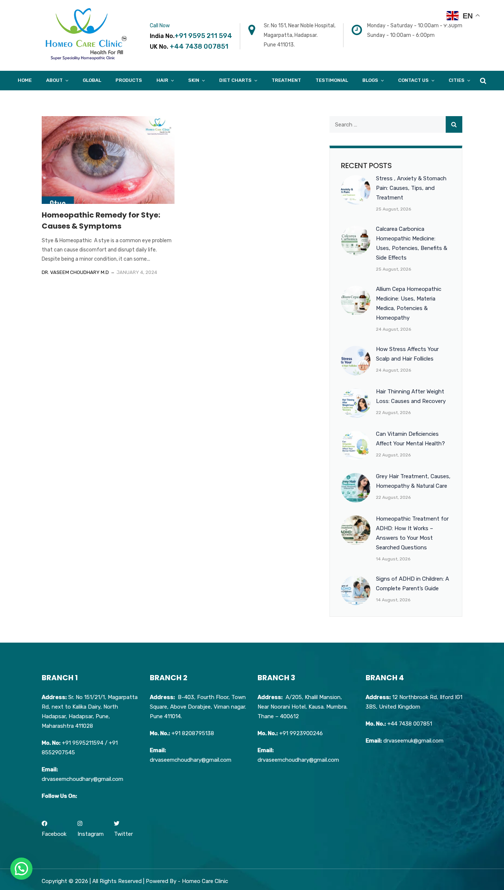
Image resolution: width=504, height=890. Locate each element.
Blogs (370, 80)
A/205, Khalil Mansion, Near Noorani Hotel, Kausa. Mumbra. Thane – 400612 (303, 707)
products (128, 80)
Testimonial (331, 80)
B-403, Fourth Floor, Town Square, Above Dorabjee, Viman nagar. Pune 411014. (198, 707)
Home (25, 80)
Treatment (286, 80)
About (54, 80)
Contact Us (413, 80)
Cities (457, 80)
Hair (162, 80)
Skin (193, 80)
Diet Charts (235, 80)
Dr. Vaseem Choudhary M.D (75, 272)
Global (92, 80)
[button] (21, 869)
